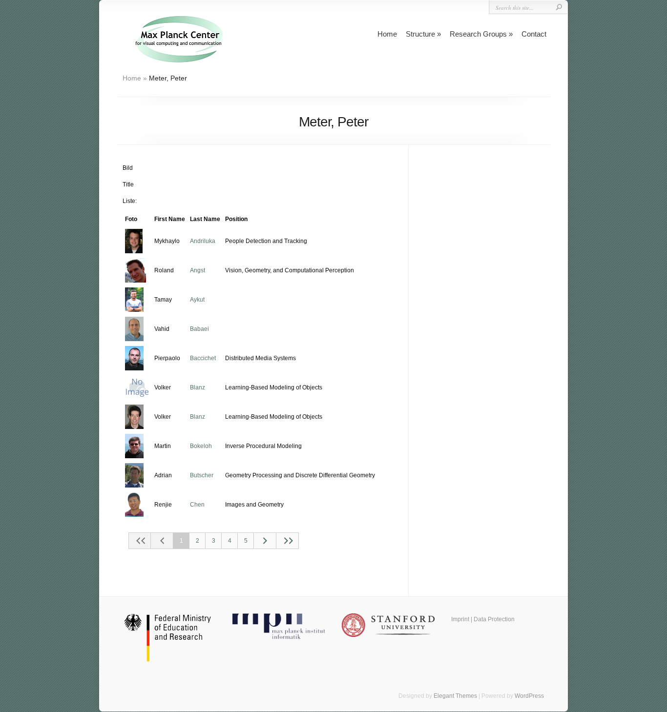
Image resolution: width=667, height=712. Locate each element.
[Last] (287, 540)
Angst (197, 270)
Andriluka (202, 241)
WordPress (529, 695)
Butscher (201, 475)
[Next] (265, 540)
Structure (420, 34)
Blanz (197, 387)
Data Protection (494, 619)
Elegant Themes (455, 695)
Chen (197, 504)
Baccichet (203, 358)
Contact (533, 34)
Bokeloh (201, 446)
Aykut (197, 299)
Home (387, 34)
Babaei (199, 328)
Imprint (460, 619)
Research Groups (478, 34)
